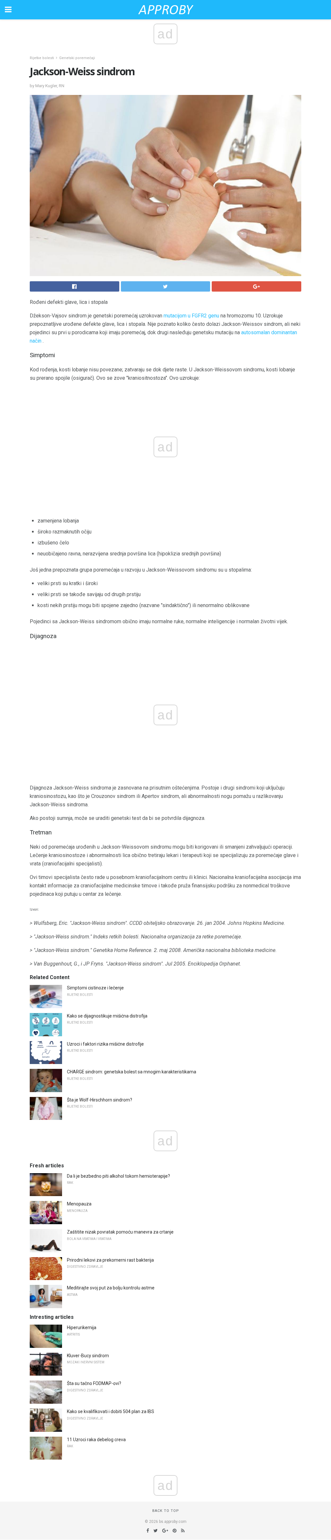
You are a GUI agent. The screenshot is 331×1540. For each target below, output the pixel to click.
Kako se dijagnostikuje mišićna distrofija (107, 1015)
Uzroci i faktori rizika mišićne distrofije (105, 1044)
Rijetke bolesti (42, 58)
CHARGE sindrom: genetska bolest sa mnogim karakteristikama (131, 1071)
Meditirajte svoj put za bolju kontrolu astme (111, 1287)
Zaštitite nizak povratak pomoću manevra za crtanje (120, 1232)
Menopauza (79, 1203)
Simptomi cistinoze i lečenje (95, 987)
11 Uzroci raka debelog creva (96, 1439)
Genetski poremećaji (77, 58)
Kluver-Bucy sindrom (88, 1355)
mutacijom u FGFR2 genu (191, 316)
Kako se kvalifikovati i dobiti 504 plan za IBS (110, 1411)
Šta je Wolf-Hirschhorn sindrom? (99, 1099)
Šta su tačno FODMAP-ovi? (94, 1383)
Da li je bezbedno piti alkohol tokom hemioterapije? (118, 1176)
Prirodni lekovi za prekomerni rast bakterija (110, 1260)
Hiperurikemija (81, 1327)
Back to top (165, 1511)
